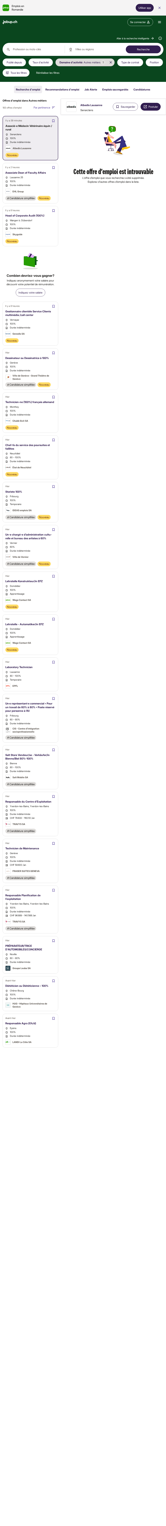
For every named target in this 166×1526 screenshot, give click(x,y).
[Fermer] (159, 8)
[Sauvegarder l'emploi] (53, 121)
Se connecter (138, 22)
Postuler (153, 106)
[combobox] (33, 49)
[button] (135, 38)
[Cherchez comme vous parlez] (160, 38)
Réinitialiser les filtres (47, 72)
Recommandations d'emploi (62, 89)
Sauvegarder (128, 106)
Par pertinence (42, 107)
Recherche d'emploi (28, 89)
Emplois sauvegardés (115, 89)
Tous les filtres (19, 72)
